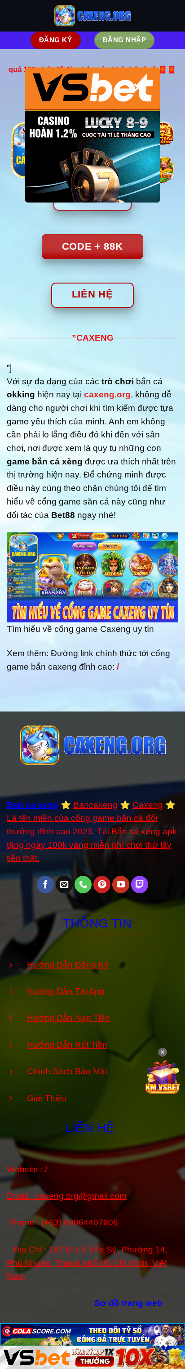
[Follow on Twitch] (139, 884)
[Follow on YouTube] (120, 884)
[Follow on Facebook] (45, 884)
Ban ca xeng (32, 805)
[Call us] (83, 884)
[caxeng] (92, 15)
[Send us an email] (64, 884)
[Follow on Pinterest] (101, 884)
